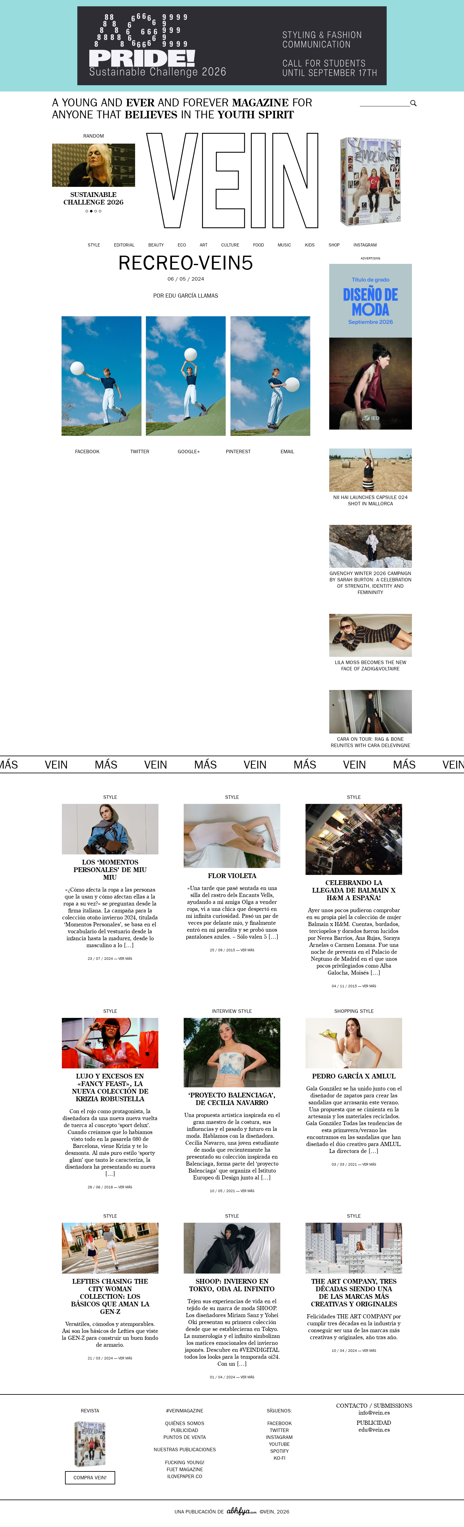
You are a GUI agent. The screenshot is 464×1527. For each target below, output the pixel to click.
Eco (182, 245)
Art (203, 245)
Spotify (279, 1451)
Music (284, 245)
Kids (310, 245)
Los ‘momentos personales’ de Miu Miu (110, 870)
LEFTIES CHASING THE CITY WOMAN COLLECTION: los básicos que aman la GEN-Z (110, 1297)
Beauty (156, 245)
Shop (334, 245)
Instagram (365, 245)
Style (94, 245)
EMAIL (287, 452)
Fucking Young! (185, 1463)
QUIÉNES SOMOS (184, 1424)
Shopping (346, 1011)
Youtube (279, 1444)
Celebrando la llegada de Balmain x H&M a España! (354, 891)
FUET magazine (185, 1470)
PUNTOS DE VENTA (185, 1438)
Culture (230, 245)
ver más (125, 959)
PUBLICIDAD (184, 1431)
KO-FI (279, 1458)
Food (258, 245)
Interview (224, 1011)
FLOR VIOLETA (232, 876)
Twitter (279, 1431)
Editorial (124, 245)
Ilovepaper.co (184, 1477)
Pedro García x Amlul (354, 1077)
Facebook (279, 1424)
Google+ (11, 1523)
